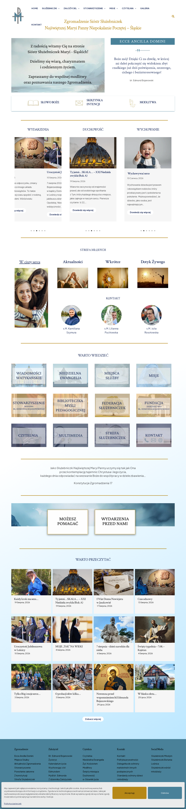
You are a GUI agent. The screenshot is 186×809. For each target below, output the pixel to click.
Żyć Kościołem (90, 763)
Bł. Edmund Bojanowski (60, 755)
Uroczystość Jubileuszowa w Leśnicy (37, 172)
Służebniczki (49, 8)
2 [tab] (34, 230)
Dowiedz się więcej (30, 214)
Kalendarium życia (57, 763)
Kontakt (36, 24)
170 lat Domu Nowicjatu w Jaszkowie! (109, 601)
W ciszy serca (29, 262)
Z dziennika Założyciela (59, 779)
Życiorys (52, 759)
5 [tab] (42, 230)
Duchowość (89, 775)
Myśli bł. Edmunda (57, 775)
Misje (112, 8)
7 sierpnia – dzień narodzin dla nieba (112, 648)
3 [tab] (36, 230)
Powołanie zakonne (24, 771)
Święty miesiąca (91, 771)
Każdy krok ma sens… (26, 599)
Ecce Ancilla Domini (23, 755)
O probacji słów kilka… (68, 694)
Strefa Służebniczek (24, 779)
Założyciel (70, 8)
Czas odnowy (145, 599)
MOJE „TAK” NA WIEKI (69, 646)
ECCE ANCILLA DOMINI (143, 41)
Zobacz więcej (93, 719)
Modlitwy (87, 767)
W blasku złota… (147, 694)
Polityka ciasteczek (13, 803)
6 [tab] (44, 230)
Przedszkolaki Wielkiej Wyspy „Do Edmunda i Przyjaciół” (146, 175)
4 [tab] (39, 230)
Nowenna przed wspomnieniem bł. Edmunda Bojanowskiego (112, 697)
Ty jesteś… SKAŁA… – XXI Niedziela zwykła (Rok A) (70, 601)
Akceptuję (130, 793)
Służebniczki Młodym (161, 755)
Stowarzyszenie (93, 8)
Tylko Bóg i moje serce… (27, 694)
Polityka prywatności (127, 759)
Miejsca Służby (21, 759)
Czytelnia (128, 8)
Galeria (144, 8)
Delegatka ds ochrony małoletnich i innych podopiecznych (128, 767)
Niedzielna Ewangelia (93, 759)
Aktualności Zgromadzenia (27, 763)
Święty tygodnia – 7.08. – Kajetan (90, 172)
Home (34, 8)
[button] (58, 8)
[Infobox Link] (45, 103)
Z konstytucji (20, 775)
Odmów (165, 793)
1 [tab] (31, 230)
